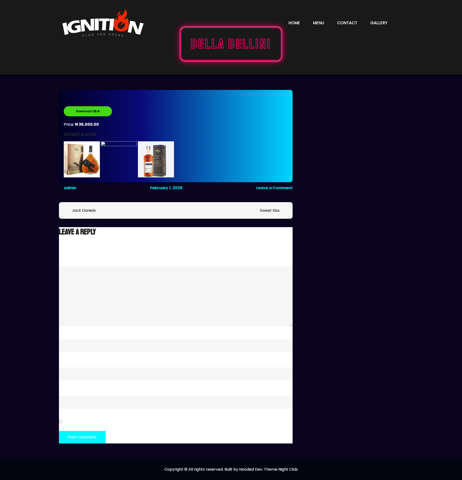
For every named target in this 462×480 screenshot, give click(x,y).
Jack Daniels (84, 210)
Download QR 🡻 (88, 111)
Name (66, 332)
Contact (347, 23)
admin (70, 188)
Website (67, 389)
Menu (318, 23)
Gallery (378, 23)
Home (294, 23)
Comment (70, 259)
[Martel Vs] (156, 159)
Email (65, 360)
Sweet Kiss (270, 210)
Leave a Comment (274, 188)
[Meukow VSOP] (82, 159)
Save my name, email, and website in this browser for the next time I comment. (139, 422)
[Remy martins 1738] (119, 159)
